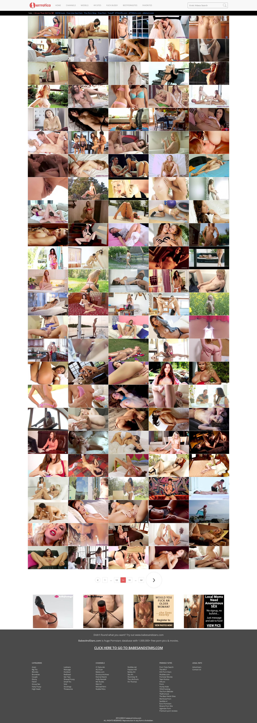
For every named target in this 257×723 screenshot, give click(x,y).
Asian (34, 667)
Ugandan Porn (165, 708)
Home (58, 5)
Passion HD (132, 669)
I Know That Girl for (44, 13)
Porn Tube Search (166, 667)
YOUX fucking (164, 689)
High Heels (36, 689)
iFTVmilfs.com (121, 13)
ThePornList (164, 694)
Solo (65, 684)
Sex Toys (67, 677)
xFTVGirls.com (135, 13)
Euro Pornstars (165, 703)
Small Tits (67, 681)
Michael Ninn (101, 686)
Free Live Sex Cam (75, 13)
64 (141, 580)
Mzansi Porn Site (166, 706)
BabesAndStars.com (89, 640)
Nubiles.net (132, 667)
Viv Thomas (132, 681)
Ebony (34, 679)
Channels (71, 5)
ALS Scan (99, 669)
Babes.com (100, 672)
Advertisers (196, 667)
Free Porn (102, 13)
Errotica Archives (102, 674)
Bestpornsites (130, 5)
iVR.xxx (162, 681)
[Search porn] (225, 5)
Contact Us (196, 669)
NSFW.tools (60, 13)
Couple (34, 677)
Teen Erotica (164, 679)
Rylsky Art (131, 672)
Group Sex (36, 684)
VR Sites (97, 5)
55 (129, 580)
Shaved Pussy (69, 679)
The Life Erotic (133, 679)
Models (84, 5)
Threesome (68, 689)
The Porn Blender (166, 691)
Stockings (67, 686)
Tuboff (111, 13)
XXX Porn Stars (165, 672)
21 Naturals (100, 667)
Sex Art (130, 674)
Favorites (147, 5)
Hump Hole (164, 686)
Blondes (35, 672)
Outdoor (67, 672)
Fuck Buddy (112, 5)
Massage (67, 669)
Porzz (161, 684)
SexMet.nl (163, 701)
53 (117, 580)
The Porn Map (90, 13)
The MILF (163, 669)
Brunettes (36, 674)
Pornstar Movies (166, 677)
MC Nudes (100, 681)
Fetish (34, 681)
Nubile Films (100, 689)
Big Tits (34, 669)
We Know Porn (165, 699)
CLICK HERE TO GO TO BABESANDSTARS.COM (128, 648)
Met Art (99, 684)
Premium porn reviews (168, 711)
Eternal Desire (101, 677)
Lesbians (67, 667)
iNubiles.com (164, 674)
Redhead (67, 674)
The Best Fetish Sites (167, 696)
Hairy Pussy (36, 686)
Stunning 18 (132, 677)
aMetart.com (148, 13)
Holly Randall (101, 679)
